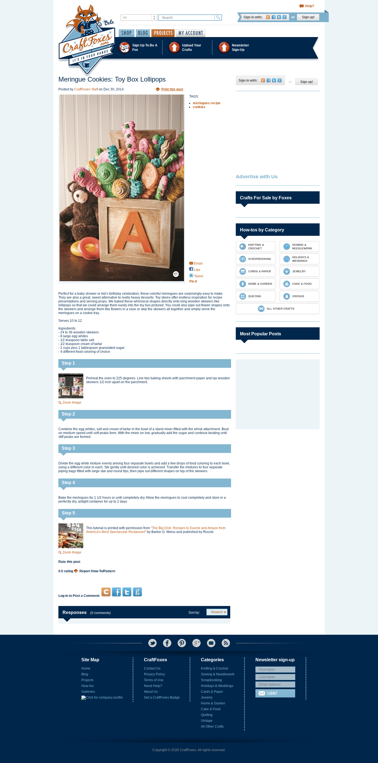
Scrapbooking (211, 680)
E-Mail (211, 643)
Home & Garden (213, 703)
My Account (190, 33)
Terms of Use (154, 680)
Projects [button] (163, 33)
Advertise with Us (257, 176)
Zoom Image (72, 402)
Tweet (198, 276)
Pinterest (182, 643)
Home (85, 668)
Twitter (279, 17)
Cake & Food (211, 709)
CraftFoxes (268, 17)
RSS (226, 643)
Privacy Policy (154, 674)
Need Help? (153, 686)
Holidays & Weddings (217, 686)
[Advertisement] (144, 576)
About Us (151, 692)
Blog (84, 674)
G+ (196, 643)
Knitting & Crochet (214, 668)
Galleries (88, 692)
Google (285, 17)
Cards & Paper (212, 692)
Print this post (172, 89)
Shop (126, 33)
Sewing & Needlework (217, 674)
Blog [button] (143, 33)
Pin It (193, 281)
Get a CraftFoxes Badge (162, 697)
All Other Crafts (212, 726)
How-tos (87, 686)
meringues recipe (207, 103)
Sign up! (308, 17)
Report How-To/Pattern (97, 571)
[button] (189, 47)
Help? (309, 6)
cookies (199, 107)
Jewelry (207, 697)
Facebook (273, 17)
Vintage (207, 721)
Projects (87, 680)
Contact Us (152, 668)
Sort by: (194, 613)
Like (196, 270)
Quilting (207, 715)
